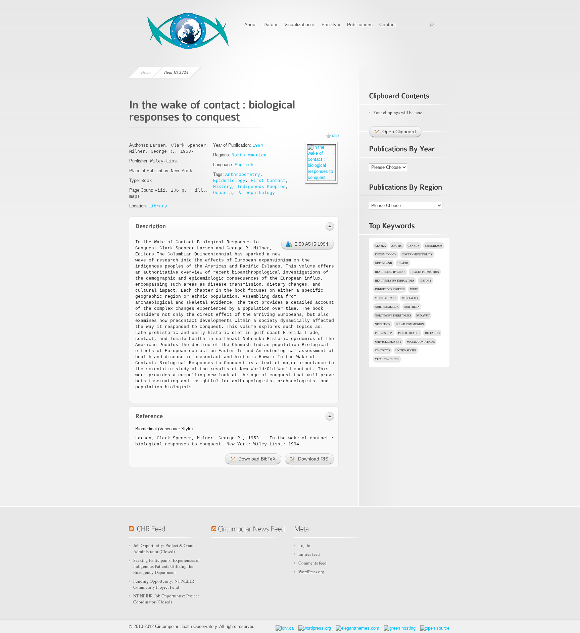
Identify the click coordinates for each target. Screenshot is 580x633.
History (222, 186)
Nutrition (382, 324)
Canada (413, 246)
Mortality (410, 298)
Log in (304, 545)
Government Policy (417, 254)
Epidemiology (229, 180)
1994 (257, 145)
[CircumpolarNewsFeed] (251, 528)
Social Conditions (421, 342)
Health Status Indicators (394, 281)
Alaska (380, 246)
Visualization (299, 24)
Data (270, 24)
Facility (331, 24)
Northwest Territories (393, 315)
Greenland (383, 263)
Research (432, 333)
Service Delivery (388, 342)
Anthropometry (242, 174)
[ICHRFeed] (150, 528)
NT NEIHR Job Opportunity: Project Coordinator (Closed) (166, 599)
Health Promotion (424, 272)
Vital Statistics (387, 359)
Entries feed (309, 554)
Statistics (382, 350)
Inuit (414, 289)
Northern (412, 307)
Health (402, 263)
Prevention (384, 333)
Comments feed (312, 563)
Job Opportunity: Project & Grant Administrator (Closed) (163, 548)
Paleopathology (256, 192)
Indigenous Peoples (261, 186)
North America (249, 155)
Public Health (409, 333)
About (250, 24)
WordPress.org (311, 572)
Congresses (433, 246)
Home (146, 72)
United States (405, 350)
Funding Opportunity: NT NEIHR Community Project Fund (163, 584)
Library (157, 206)
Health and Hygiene (390, 272)
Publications (360, 24)
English (244, 164)
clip (335, 135)
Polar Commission (410, 324)
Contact (387, 24)
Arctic (396, 246)
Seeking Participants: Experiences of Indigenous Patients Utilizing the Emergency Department (166, 566)
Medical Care (385, 298)
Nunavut (423, 315)
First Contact (268, 180)
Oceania (222, 192)
